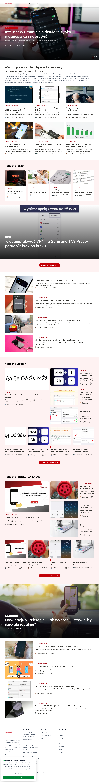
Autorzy (44, 729)
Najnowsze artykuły (34, 3)
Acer (60, 744)
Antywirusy (62, 746)
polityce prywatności (24, 769)
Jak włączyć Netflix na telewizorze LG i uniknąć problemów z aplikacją (29, 734)
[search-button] (88, 4)
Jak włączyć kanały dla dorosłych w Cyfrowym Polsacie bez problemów (31, 741)
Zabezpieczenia (57, 3)
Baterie (61, 732)
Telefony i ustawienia (11, 27)
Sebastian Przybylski (10, 45)
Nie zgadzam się (18, 773)
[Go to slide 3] (96, 56)
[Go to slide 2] (94, 56)
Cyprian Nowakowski (10, 249)
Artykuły (26, 729)
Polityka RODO (40, 772)
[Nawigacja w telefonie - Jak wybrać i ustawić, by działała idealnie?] (49, 611)
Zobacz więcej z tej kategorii (48, 265)
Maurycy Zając (8, 628)
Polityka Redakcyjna (50, 772)
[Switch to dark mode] (92, 3)
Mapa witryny (60, 772)
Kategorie (62, 729)
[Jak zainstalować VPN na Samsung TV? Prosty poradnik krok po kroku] (49, 232)
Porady (43, 3)
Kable (64, 3)
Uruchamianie (70, 3)
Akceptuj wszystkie (18, 777)
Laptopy (49, 3)
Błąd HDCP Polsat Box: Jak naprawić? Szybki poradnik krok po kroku (31, 747)
